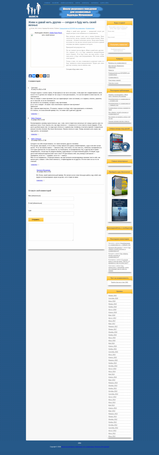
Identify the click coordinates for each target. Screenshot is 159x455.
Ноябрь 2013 (112, 388)
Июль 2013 (112, 399)
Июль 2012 (112, 433)
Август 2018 (112, 309)
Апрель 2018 (112, 312)
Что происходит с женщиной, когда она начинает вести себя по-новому (118, 268)
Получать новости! (118, 45)
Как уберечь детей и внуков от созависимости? (118, 113)
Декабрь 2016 (112, 332)
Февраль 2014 (113, 383)
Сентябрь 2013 (113, 394)
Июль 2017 (112, 321)
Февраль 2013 (113, 414)
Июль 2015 (112, 354)
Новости (111, 70)
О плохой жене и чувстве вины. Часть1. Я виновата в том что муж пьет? (118, 261)
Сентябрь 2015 (113, 352)
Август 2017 (112, 318)
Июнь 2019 (111, 301)
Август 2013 (112, 397)
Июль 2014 (112, 371)
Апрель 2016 (112, 346)
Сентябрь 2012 (113, 428)
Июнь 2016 (111, 340)
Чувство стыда (113, 83)
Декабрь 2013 (112, 385)
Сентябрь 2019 (113, 298)
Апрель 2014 (112, 377)
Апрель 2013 (112, 408)
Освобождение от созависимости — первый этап (119, 244)
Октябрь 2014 (112, 366)
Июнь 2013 (111, 402)
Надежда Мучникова (43, 170)
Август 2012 (112, 430)
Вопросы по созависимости (117, 63)
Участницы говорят (114, 80)
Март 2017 (111, 323)
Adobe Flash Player (56, 33)
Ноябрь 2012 (112, 422)
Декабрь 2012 (112, 419)
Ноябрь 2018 (112, 307)
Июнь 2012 (111, 436)
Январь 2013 (112, 416)
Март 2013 (111, 411)
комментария (90, 28)
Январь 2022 (112, 295)
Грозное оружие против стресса (118, 121)
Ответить (34, 113)
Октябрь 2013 (112, 391)
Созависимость (113, 77)
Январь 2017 (112, 329)
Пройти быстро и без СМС (119, 282)
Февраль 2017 (113, 326)
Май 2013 (111, 405)
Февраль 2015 (113, 360)
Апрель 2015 (112, 357)
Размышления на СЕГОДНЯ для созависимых (72, 28)
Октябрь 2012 (112, 425)
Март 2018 (111, 315)
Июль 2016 (112, 338)
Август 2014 (112, 368)
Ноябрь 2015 (112, 349)
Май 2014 (111, 374)
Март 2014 (111, 380)
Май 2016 (111, 343)
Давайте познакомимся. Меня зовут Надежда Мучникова (118, 95)
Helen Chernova (36, 118)
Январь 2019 (112, 304)
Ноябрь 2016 (112, 335)
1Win (79, 443)
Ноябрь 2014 (112, 363)
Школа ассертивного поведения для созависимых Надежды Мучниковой (85, 447)
